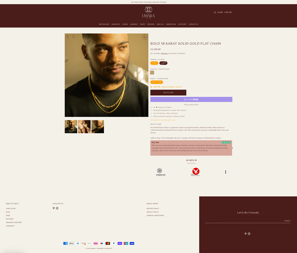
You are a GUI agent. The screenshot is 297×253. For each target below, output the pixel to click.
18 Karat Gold (157, 82)
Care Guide (10, 208)
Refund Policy (153, 208)
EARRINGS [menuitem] (134, 24)
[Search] (215, 12)
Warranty (10, 226)
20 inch (154, 63)
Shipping (164, 53)
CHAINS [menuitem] (125, 24)
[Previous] (67, 36)
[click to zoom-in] (144, 37)
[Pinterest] (54, 208)
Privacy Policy (153, 212)
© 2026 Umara (90, 248)
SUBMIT (287, 221)
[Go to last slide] (154, 172)
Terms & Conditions (155, 215)
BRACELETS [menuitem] (116, 24)
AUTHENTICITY (155, 120)
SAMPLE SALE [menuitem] (171, 24)
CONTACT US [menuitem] (193, 24)
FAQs (8, 215)
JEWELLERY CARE (169, 120)
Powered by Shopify (104, 248)
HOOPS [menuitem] (142, 24)
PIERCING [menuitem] (150, 24)
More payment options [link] (191, 104)
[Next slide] (229, 172)
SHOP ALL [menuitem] (160, 24)
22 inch (163, 63)
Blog (8, 212)
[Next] (73, 36)
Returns (9, 219)
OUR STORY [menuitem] (182, 24)
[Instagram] (57, 208)
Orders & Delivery (14, 222)
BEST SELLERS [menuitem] (104, 24)
